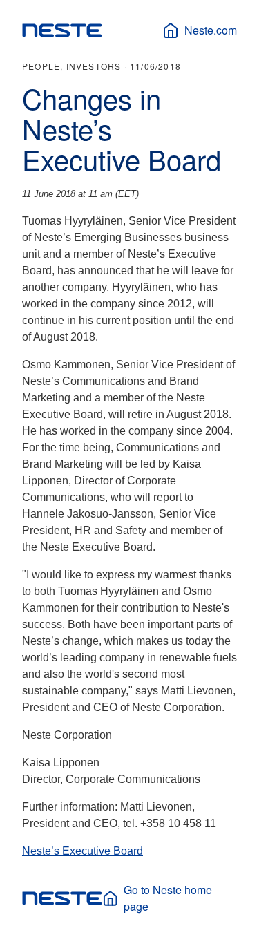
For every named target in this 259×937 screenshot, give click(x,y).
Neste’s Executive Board (82, 851)
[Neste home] (62, 30)
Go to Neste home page (168, 898)
